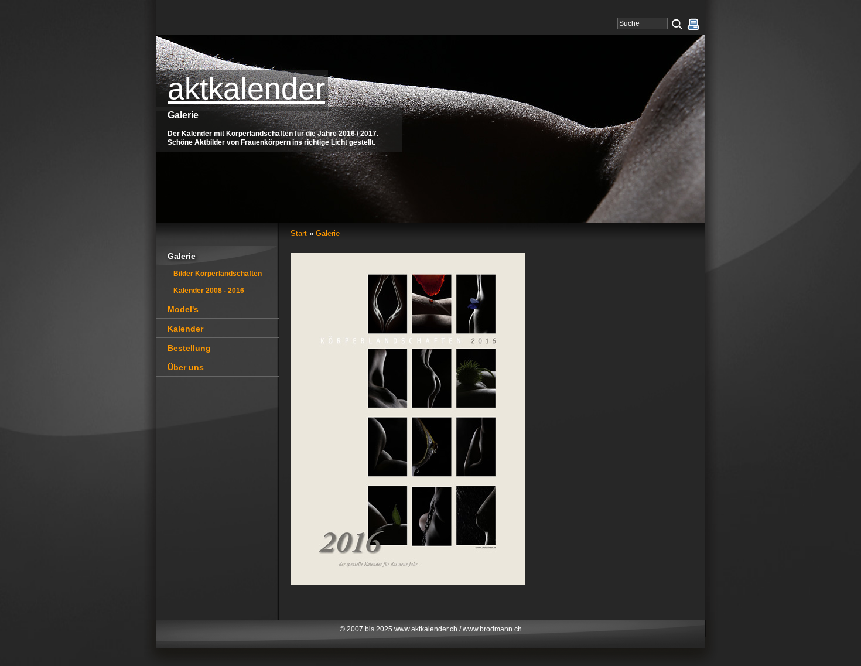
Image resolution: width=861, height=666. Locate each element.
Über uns (186, 367)
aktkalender (246, 88)
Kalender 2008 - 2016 (208, 290)
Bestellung (189, 348)
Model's (183, 309)
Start (299, 233)
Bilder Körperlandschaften (217, 273)
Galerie (328, 233)
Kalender (185, 328)
